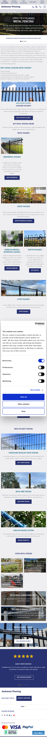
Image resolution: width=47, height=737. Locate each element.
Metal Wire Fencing (23, 501)
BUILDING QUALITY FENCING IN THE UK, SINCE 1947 (23, 38)
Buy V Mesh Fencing (23, 462)
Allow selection (23, 404)
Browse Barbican (12, 268)
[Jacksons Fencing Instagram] (3, 715)
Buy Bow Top (35, 270)
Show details (35, 390)
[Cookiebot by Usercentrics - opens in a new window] (34, 323)
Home (3, 11)
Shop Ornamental (12, 177)
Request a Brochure (24, 698)
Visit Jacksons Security (23, 117)
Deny (23, 411)
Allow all (23, 397)
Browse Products (23, 540)
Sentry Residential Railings (23, 221)
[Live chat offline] (38, 733)
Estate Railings (23, 311)
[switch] (41, 367)
